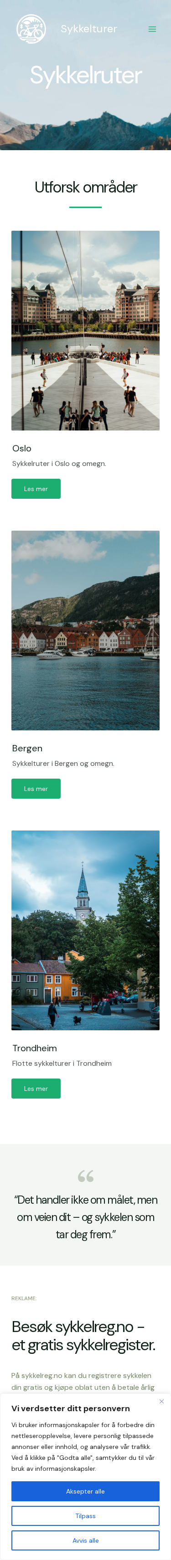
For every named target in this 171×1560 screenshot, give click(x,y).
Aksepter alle (85, 1491)
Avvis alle (86, 1540)
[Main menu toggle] (152, 29)
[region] (85, 1476)
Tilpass (85, 1516)
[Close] (161, 1401)
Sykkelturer (89, 28)
